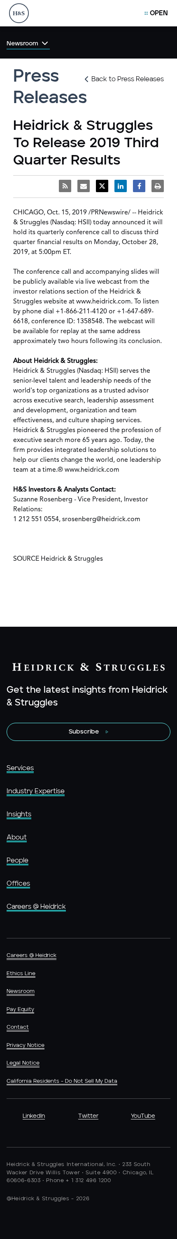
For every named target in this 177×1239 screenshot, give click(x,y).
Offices (18, 883)
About (17, 837)
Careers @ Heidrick (36, 906)
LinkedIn (34, 1116)
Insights (19, 814)
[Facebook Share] (139, 186)
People (17, 860)
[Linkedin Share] (120, 186)
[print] (157, 186)
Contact (18, 1027)
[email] (83, 186)
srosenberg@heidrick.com (101, 519)
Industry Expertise (36, 791)
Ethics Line (21, 973)
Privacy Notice (25, 1045)
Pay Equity (20, 1009)
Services (20, 768)
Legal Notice (23, 1063)
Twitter (88, 1116)
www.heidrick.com (103, 302)
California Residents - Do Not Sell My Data (62, 1081)
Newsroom (21, 991)
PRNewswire (109, 212)
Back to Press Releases (127, 79)
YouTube (143, 1116)
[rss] (65, 186)
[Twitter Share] (102, 186)
